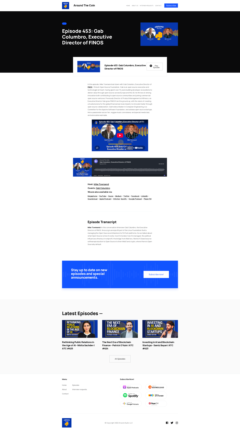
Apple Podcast (105, 199)
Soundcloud (92, 199)
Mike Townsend (101, 184)
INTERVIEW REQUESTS (146, 5)
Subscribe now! (156, 274)
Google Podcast (135, 199)
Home (64, 385)
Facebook (135, 196)
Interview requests (79, 389)
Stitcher (116, 199)
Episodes (75, 385)
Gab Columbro (103, 188)
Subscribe (171, 5)
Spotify (124, 199)
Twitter (126, 196)
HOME (128, 5)
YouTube (102, 196)
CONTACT (158, 5)
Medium (118, 196)
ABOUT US (135, 5)
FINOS (90, 87)
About (64, 389)
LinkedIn (144, 196)
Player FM (147, 199)
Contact (65, 394)
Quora (110, 196)
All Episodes (120, 359)
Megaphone (92, 196)
